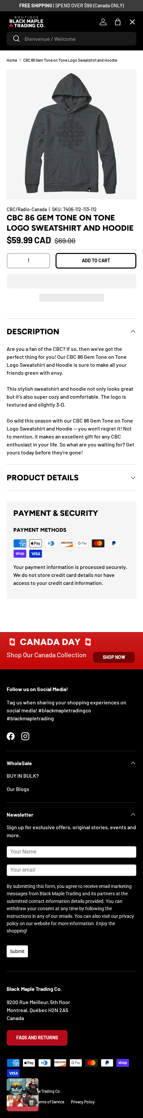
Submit (17, 951)
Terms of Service (50, 1101)
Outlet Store (26, 214)
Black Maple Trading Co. (40, 1091)
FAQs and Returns (37, 1037)
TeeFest (21, 45)
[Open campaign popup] (23, 1094)
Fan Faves (23, 69)
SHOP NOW (114, 657)
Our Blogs (18, 789)
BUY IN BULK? (23, 775)
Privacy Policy (83, 1101)
